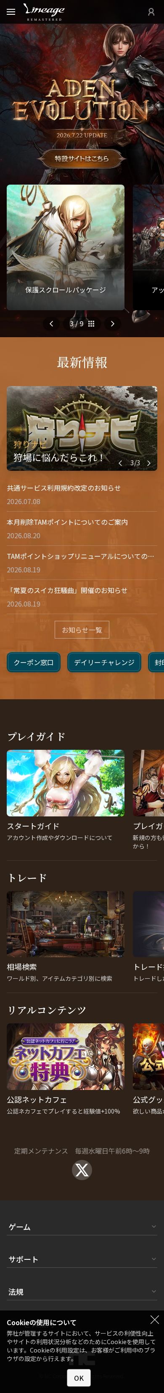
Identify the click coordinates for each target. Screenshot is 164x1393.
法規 (16, 1291)
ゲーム (19, 1226)
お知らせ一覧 (82, 630)
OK (79, 1378)
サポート (23, 1258)
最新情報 (82, 361)
